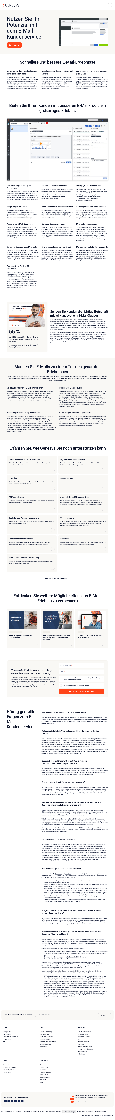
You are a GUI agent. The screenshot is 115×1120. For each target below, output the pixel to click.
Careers (42, 1065)
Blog (79, 1039)
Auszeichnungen (45, 1077)
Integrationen (7, 1034)
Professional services (46, 1037)
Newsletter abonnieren (84, 1102)
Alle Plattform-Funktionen (10, 1037)
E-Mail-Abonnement (39, 1111)
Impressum (89, 1111)
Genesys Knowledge (54, 859)
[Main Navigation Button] (110, 5)
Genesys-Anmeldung (46, 1032)
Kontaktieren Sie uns (44, 1015)
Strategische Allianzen (9, 1067)
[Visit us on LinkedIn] (5, 1101)
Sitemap (58, 1111)
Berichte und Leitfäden (84, 1032)
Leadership (43, 1070)
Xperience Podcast (83, 1041)
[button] (81, 691)
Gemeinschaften (45, 1039)
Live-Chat (68, 874)
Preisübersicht (7, 1039)
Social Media (58, 874)
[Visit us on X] (12, 1101)
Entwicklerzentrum (45, 1044)
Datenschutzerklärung (100, 1111)
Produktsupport (44, 1034)
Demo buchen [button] (14, 45)
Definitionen (81, 1054)
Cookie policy (81, 1111)
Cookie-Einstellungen (69, 1112)
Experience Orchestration (85, 1046)
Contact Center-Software (85, 1049)
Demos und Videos (83, 1034)
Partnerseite (6, 1065)
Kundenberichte (82, 1051)
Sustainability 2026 (45, 1072)
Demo (4, 1041)
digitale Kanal (95, 323)
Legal (41, 1082)
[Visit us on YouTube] (19, 1101)
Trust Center (44, 1075)
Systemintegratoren (8, 1070)
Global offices (44, 1067)
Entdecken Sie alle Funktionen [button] (56, 579)
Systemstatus (44, 1046)
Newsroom (43, 1080)
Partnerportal (7, 1072)
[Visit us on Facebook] (15, 1101)
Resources (81, 1044)
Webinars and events (84, 1037)
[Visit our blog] (22, 1101)
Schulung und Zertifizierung (48, 1041)
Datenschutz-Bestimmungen (23, 1111)
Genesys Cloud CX (8, 1032)
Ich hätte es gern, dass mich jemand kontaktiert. (77, 685)
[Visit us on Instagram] (8, 1101)
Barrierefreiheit (50, 1111)
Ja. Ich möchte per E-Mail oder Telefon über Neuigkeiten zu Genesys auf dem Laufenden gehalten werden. (83, 678)
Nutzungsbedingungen (7, 1111)
